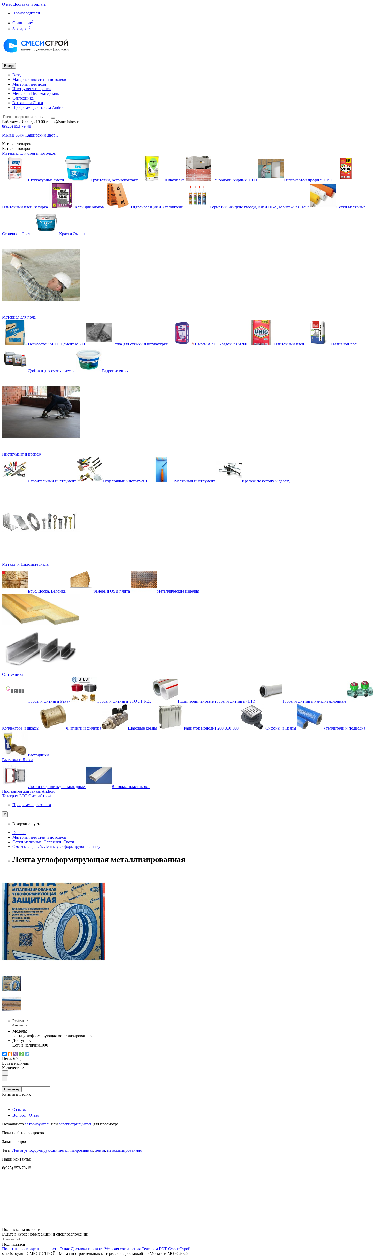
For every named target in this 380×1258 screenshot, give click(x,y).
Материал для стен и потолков (39, 79)
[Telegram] (27, 1054)
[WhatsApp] (21, 1054)
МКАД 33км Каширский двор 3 (30, 135)
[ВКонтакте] (4, 1054)
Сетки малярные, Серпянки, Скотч (43, 842)
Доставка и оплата (29, 4)
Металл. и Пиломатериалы (36, 93)
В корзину (12, 1089)
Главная (19, 832)
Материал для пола (29, 84)
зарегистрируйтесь (75, 1124)
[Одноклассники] (10, 1054)
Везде (17, 75)
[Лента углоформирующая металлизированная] (53, 971)
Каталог (16, 148)
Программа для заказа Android (39, 107)
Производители (26, 13)
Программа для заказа (31, 804)
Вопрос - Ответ (27, 1115)
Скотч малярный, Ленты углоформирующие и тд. (56, 846)
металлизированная (124, 1150)
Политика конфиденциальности (30, 1249)
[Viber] (15, 1054)
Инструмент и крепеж (31, 89)
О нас (7, 4)
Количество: (13, 1068)
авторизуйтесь (37, 1124)
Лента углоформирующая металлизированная (52, 1150)
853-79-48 (16, 126)
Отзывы (20, 1109)
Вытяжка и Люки (27, 103)
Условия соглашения (122, 1249)
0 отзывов (19, 1025)
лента (100, 1150)
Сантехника (23, 98)
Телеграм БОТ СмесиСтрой (26, 796)
